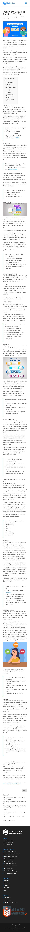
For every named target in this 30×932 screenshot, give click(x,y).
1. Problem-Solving (9, 82)
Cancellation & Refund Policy (11, 902)
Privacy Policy (7, 897)
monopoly (8, 592)
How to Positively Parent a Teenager (12, 784)
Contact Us (7, 883)
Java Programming (8, 861)
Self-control (10, 90)
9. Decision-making (9, 99)
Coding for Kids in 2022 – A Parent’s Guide (13, 816)
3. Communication (9, 86)
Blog (5, 890)
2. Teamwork (8, 84)
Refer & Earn (7, 888)
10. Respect (7, 100)
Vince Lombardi (13, 169)
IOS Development (8, 868)
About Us (6, 880)
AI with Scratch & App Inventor (11, 856)
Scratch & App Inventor (10, 851)
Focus (9, 89)
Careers (6, 885)
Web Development (8, 859)
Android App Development (10, 866)
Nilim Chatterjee (8, 17)
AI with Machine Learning (10, 871)
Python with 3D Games (10, 863)
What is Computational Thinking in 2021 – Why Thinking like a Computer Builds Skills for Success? (14, 807)
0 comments (6, 19)
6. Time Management (9, 94)
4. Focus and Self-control (10, 87)
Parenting (23, 17)
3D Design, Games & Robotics (11, 854)
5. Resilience (8, 92)
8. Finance (7, 97)
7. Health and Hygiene (10, 95)
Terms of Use (7, 900)
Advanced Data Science (10, 873)
